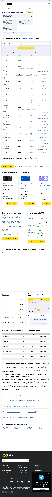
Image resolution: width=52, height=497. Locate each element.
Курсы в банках (7, 32)
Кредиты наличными (7, 474)
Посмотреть (41, 489)
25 (35, 310)
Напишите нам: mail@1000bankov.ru (9, 481)
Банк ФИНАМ (9, 29)
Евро (29, 222)
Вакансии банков (39, 469)
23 (29, 310)
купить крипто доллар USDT (31, 160)
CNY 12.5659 (43, 1)
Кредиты (45, 64)
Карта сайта (37, 467)
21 (45, 308)
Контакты (37, 465)
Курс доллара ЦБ (9, 15)
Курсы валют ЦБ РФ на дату (39, 319)
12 (38, 307)
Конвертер (15, 32)
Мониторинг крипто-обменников (41, 149)
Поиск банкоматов (6, 470)
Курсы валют (14, 8)
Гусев (40, 428)
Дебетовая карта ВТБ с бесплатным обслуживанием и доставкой (27, 186)
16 (29, 308)
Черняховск (29, 427)
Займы (20, 465)
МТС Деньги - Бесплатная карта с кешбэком (45, 185)
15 (48, 307)
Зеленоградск (5, 427)
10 (32, 307)
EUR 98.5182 (37, 1)
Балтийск (16, 430)
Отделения (45, 58)
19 (38, 308)
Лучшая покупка (26, 20)
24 (32, 310)
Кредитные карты (19, 166)
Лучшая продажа (10, 26)
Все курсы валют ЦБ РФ (37, 241)
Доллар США (31, 218)
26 (38, 310)
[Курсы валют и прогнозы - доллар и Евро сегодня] (3, 492)
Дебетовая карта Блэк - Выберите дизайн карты (9, 185)
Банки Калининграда (6, 8)
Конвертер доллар (44, 166)
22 (48, 308)
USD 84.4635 (30, 1)
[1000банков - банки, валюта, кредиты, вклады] (12, 492)
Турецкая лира (30, 229)
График (29, 32)
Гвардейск (16, 428)
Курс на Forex (9, 20)
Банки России (5, 465)
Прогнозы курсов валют (32, 166)
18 (35, 308)
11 (35, 307)
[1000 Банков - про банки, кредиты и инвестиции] (9, 492)
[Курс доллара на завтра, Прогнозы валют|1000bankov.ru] (6, 492)
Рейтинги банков (6, 467)
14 (45, 307)
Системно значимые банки (8, 469)
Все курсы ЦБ (23, 32)
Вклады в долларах (7, 166)
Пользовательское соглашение (21, 488)
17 (32, 308)
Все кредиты (5, 472)
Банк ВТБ (24, 23)
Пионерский (5, 430)
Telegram (19, 481)
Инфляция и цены (22, 470)
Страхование (38, 464)
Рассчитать (26, 48)
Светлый (4, 428)
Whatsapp (26, 481)
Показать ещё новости (10, 238)
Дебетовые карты (22, 467)
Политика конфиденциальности (8, 488)
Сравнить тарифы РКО (23, 474)
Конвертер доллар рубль (39, 323)
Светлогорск (17, 427)
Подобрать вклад (22, 472)
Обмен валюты (22, 469)
